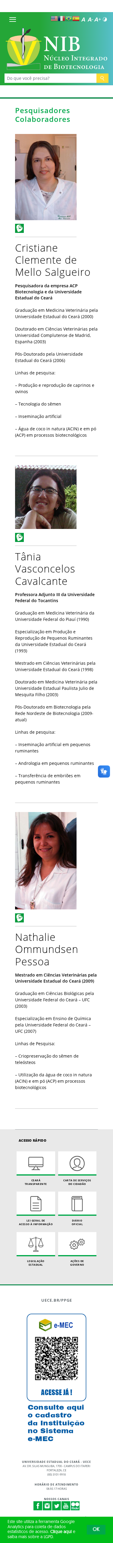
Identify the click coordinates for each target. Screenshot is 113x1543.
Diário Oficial (77, 1222)
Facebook (37, 1505)
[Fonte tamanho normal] (83, 19)
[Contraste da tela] (104, 19)
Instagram (47, 1505)
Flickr (75, 1505)
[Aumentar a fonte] (97, 19)
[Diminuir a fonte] (90, 19)
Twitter (56, 1505)
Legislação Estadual (36, 1262)
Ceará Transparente (36, 1182)
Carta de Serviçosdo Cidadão (77, 1182)
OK (96, 1529)
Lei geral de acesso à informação (36, 1222)
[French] (61, 18)
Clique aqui (61, 1532)
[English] (54, 18)
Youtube (66, 1505)
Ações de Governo (77, 1262)
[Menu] (12, 19)
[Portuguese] (68, 18)
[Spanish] (76, 18)
